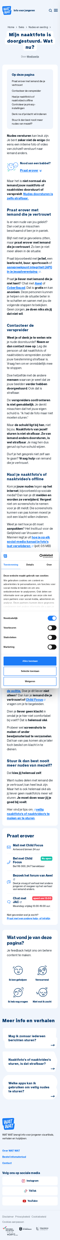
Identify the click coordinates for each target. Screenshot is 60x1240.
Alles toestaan (30, 661)
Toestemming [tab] (11, 564)
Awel (38, 283)
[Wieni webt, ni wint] (12, 1233)
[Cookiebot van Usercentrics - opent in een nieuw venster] (43, 556)
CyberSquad (16, 288)
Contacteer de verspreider (26, 90)
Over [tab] (49, 564)
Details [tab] (30, 564)
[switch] (52, 627)
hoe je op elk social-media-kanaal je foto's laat (28, 541)
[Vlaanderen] (42, 1228)
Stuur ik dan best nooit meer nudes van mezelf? (27, 122)
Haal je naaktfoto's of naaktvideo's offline (23, 98)
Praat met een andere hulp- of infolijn (28, 918)
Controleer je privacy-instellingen (24, 106)
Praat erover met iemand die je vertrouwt (28, 83)
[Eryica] (8, 1228)
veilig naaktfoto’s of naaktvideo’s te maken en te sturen (28, 814)
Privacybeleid (22, 1216)
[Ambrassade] (25, 1228)
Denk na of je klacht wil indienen (29, 114)
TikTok (32, 1190)
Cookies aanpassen (13, 1221)
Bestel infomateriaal (14, 1156)
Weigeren (30, 681)
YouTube (33, 1200)
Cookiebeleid (39, 1216)
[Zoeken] (50, 10)
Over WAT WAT (11, 1150)
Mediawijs (33, 56)
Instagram (33, 1180)
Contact (7, 1163)
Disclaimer (8, 1216)
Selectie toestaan (30, 671)
